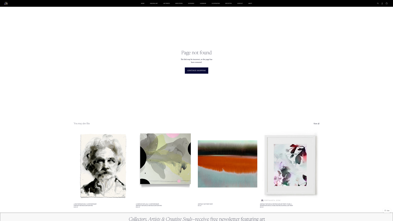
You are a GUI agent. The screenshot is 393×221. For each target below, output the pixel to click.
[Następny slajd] (130, 165)
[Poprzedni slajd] (77, 165)
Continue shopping (196, 70)
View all (316, 123)
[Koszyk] (386, 3)
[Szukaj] (378, 3)
